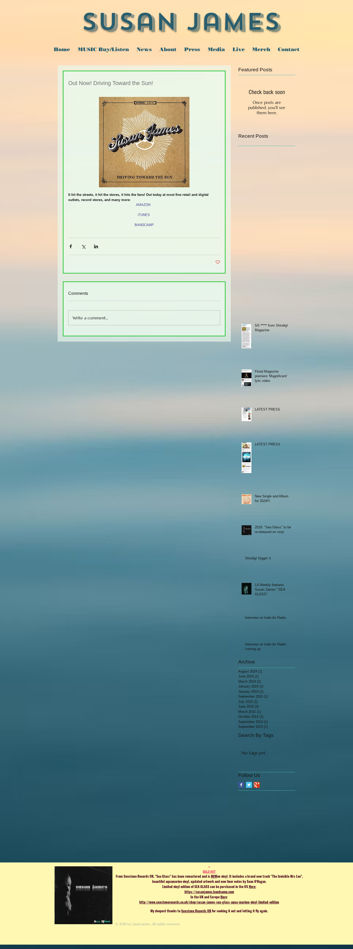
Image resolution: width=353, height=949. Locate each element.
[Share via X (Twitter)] (83, 246)
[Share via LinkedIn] (96, 246)
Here (223, 896)
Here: (252, 886)
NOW (214, 876)
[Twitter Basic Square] (249, 785)
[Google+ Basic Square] (257, 785)
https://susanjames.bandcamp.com (209, 891)
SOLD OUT (209, 872)
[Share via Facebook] (70, 246)
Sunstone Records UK (196, 910)
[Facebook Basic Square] (241, 785)
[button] (216, 49)
